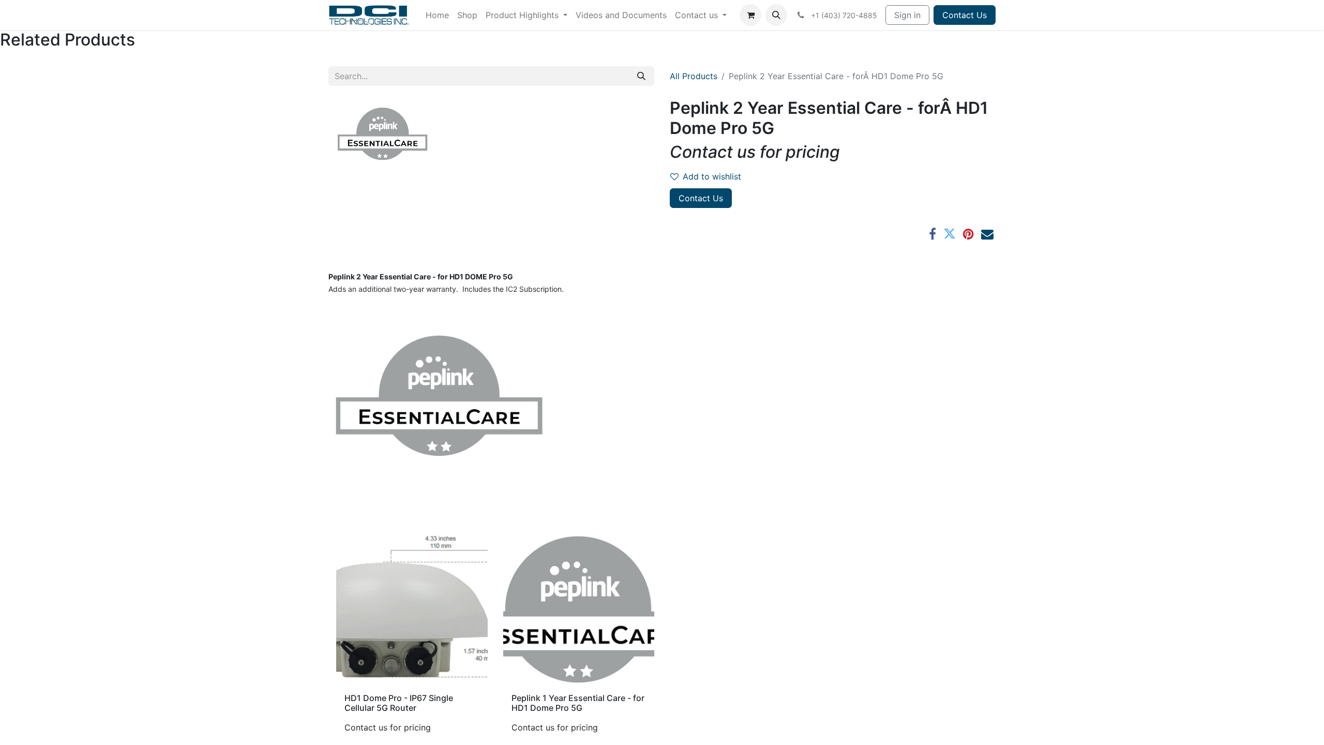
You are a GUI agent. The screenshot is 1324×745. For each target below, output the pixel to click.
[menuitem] (437, 15)
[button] (776, 15)
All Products (693, 76)
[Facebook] (932, 234)
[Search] (641, 76)
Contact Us (964, 15)
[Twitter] (949, 234)
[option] (662, 637)
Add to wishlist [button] (712, 176)
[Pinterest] (968, 234)
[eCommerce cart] (750, 15)
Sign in (907, 15)
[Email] (987, 234)
